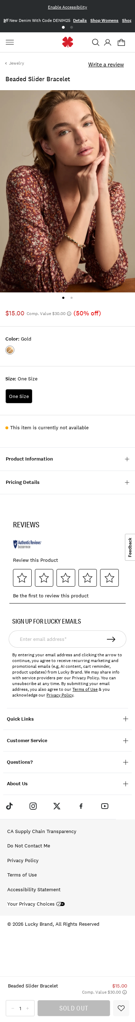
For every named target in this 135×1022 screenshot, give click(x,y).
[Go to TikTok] (9, 806)
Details (80, 20)
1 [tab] (63, 27)
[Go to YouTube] (105, 806)
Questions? (20, 762)
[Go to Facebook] (81, 806)
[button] (96, 42)
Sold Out (73, 1008)
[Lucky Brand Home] (67, 42)
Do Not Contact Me (28, 845)
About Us (17, 783)
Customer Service (27, 740)
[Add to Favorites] (121, 1008)
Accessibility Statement (33, 889)
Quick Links (20, 719)
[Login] (107, 42)
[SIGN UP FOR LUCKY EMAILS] (111, 639)
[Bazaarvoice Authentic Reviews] (27, 544)
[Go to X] (57, 806)
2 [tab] (72, 27)
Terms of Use (85, 689)
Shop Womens (104, 20)
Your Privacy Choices (31, 904)
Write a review (106, 64)
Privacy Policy (59, 695)
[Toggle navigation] (11, 42)
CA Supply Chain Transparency (41, 831)
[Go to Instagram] (33, 806)
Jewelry (16, 63)
